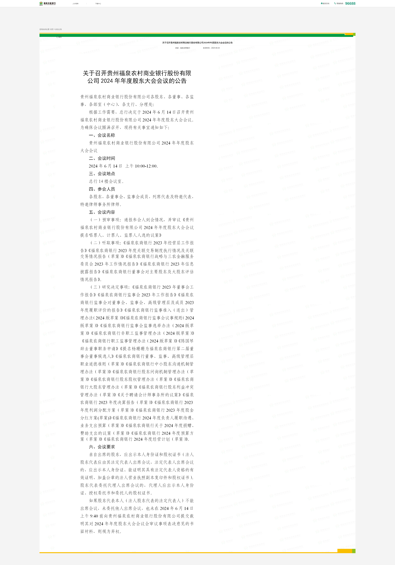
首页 (51, 29)
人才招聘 (75, 3)
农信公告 (58, 29)
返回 (60, 37)
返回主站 (326, 3)
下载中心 (98, 3)
